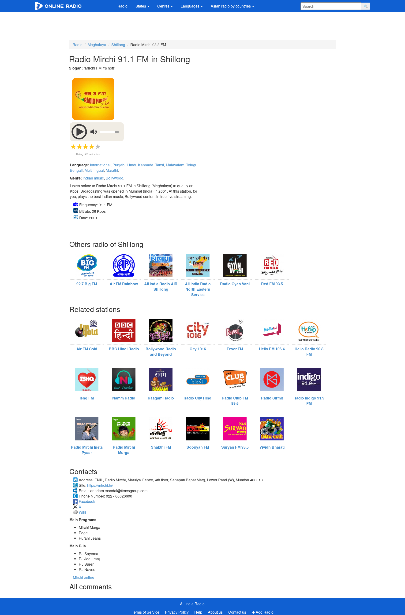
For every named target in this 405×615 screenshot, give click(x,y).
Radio (122, 6)
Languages (190, 6)
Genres (163, 6)
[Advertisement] (202, 25)
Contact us (237, 612)
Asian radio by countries (231, 6)
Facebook (87, 501)
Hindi (131, 165)
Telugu (191, 165)
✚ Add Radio (263, 612)
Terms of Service (145, 612)
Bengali (76, 170)
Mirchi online (83, 577)
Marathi (112, 170)
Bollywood (114, 178)
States (141, 6)
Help (198, 612)
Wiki (82, 512)
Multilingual (94, 170)
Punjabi (118, 165)
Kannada (145, 165)
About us (215, 612)
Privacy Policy (177, 612)
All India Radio (192, 603)
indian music (93, 178)
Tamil (159, 165)
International (100, 165)
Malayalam (175, 165)
